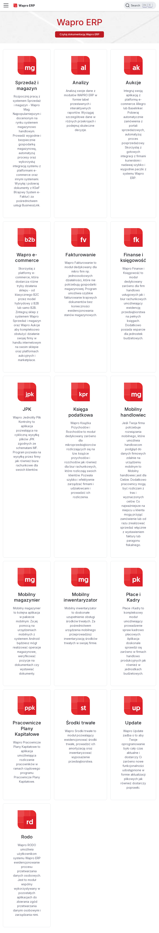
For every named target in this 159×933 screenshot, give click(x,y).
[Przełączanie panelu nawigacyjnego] (6, 5)
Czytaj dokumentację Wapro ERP (79, 34)
